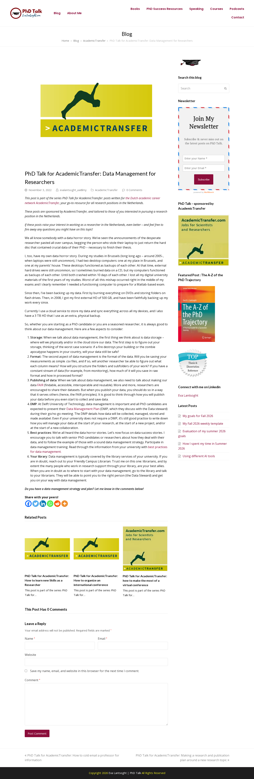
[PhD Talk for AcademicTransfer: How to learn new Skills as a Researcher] (47, 548)
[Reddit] (57, 503)
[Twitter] (35, 503)
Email (102, 639)
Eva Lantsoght (188, 395)
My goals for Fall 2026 (198, 416)
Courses (216, 9)
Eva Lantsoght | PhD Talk (125, 773)
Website (30, 655)
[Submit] (225, 88)
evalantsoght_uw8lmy (73, 190)
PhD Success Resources (165, 9)
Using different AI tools (199, 456)
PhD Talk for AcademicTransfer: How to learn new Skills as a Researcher (47, 580)
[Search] (203, 88)
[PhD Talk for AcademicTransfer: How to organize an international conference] (96, 548)
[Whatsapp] (50, 503)
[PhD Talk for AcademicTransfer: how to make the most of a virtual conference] (145, 548)
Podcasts (237, 9)
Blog (57, 13)
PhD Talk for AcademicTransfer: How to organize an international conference (96, 580)
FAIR (40, 385)
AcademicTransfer (106, 190)
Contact (237, 17)
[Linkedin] (43, 503)
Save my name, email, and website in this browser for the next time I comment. (84, 671)
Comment (32, 680)
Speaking (196, 9)
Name (30, 639)
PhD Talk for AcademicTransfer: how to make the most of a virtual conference (145, 580)
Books (135, 9)
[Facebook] (28, 503)
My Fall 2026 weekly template (203, 423)
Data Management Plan (82, 409)
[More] (64, 503)
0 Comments (134, 190)
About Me (74, 13)
